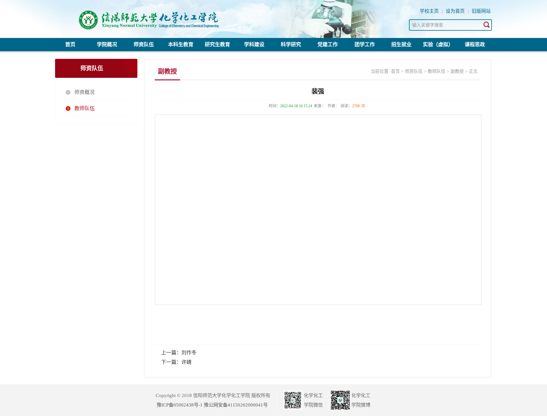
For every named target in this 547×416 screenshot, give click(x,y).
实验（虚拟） (438, 44)
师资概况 (84, 92)
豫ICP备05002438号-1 (180, 404)
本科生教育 (180, 44)
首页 (70, 44)
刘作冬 (189, 352)
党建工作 (328, 44)
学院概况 (107, 44)
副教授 (457, 71)
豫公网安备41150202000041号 (236, 404)
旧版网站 (481, 11)
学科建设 (254, 44)
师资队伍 (144, 44)
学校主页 (429, 11)
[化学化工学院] (162, 17)
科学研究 (291, 44)
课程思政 (475, 44)
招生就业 (401, 44)
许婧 (186, 362)
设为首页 (455, 11)
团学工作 (365, 44)
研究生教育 (217, 44)
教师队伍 (84, 108)
